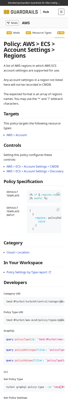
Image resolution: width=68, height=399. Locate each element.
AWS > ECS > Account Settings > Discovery (35, 171)
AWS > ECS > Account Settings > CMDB (33, 166)
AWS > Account (17, 135)
